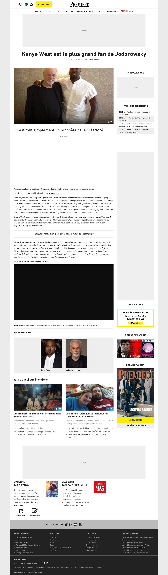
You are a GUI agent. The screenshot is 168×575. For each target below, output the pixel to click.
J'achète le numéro (136, 425)
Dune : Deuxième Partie (23, 537)
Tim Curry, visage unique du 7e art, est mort (134, 113)
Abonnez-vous (44, 4)
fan (49, 325)
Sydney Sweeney (92, 545)
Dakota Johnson (92, 542)
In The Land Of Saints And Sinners (27, 545)
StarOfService (65, 567)
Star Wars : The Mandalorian (60, 547)
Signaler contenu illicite (34, 572)
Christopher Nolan (93, 537)
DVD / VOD (69, 11)
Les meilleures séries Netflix (133, 542)
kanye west (25, 325)
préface (77, 325)
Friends (53, 537)
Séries (48, 11)
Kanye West (45, 370)
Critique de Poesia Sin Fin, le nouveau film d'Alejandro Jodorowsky (63, 234)
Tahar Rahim (91, 550)
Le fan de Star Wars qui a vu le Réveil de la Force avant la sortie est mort (87, 415)
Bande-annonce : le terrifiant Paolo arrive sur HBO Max (133, 131)
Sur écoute (54, 550)
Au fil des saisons (20, 547)
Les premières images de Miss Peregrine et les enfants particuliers (37, 415)
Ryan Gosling (91, 540)
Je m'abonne (135, 420)
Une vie (16, 540)
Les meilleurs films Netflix (132, 550)
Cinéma (38, 11)
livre (63, 325)
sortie (94, 325)
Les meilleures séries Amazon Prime (136, 545)
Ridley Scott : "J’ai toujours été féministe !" (134, 119)
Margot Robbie (91, 547)
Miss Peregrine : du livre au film (30, 428)
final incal (84, 325)
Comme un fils (19, 550)
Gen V (52, 542)
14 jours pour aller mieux (23, 553)
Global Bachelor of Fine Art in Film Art (46, 567)
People (100, 11)
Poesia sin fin (56, 325)
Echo (52, 545)
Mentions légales (19, 572)
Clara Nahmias (93, 60)
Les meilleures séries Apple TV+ (134, 547)
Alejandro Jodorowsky (38, 325)
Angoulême (112, 11)
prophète (69, 325)
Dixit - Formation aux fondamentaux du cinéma (86, 567)
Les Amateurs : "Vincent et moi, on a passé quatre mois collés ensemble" (135, 125)
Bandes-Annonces (85, 11)
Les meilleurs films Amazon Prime (135, 553)
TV (58, 11)
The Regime (54, 540)
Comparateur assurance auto (23, 567)
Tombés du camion (21, 542)
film (90, 325)
